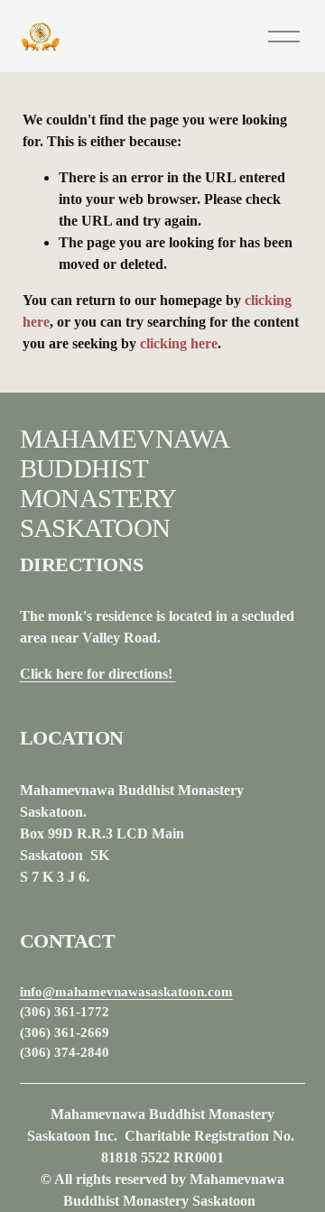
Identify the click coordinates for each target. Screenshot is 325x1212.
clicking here (179, 343)
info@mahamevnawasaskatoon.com (126, 992)
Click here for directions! (98, 673)
